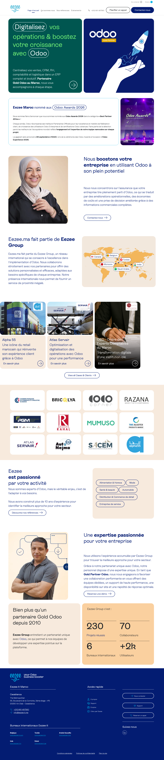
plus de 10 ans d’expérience (52, 501)
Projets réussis (96, 635)
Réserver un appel (139, 715)
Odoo (22, 639)
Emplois (148, 2)
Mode (132, 482)
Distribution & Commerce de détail (117, 497)
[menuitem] (33, 10)
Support (140, 706)
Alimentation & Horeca (111, 482)
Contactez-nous (142, 10)
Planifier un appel (118, 10)
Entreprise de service (110, 504)
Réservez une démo (97, 594)
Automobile (128, 490)
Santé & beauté (107, 490)
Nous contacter (139, 696)
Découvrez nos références (25, 512)
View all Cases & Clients (80, 375)
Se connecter (135, 2)
